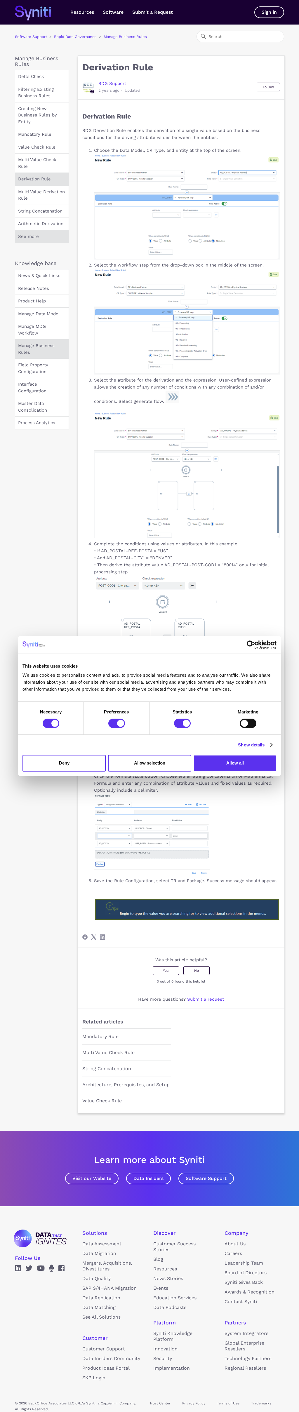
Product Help (32, 301)
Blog (158, 1259)
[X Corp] (93, 937)
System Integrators (246, 1333)
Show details (251, 744)
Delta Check (31, 76)
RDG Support (112, 83)
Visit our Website (91, 1178)
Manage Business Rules (125, 36)
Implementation (171, 1368)
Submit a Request (152, 12)
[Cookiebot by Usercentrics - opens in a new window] (251, 644)
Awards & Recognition (249, 1292)
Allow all (235, 762)
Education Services (175, 1297)
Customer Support (103, 1349)
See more (28, 236)
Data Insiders (148, 1178)
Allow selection (149, 762)
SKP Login (93, 1377)
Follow (268, 87)
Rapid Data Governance (75, 36)
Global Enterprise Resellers (244, 1346)
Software (113, 12)
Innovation (165, 1349)
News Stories (168, 1278)
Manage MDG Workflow (32, 330)
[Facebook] (85, 937)
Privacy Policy (193, 1403)
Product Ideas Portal (106, 1368)
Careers (233, 1253)
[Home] (39, 12)
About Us (235, 1243)
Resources (82, 12)
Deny (64, 762)
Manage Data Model (39, 313)
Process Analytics (36, 422)
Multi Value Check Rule (37, 163)
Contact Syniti (241, 1301)
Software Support (31, 36)
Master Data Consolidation (32, 407)
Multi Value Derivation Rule (41, 195)
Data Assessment (101, 1243)
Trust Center (160, 1403)
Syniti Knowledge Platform (172, 1336)
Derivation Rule (34, 179)
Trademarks (261, 1403)
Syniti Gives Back (244, 1282)
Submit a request (205, 999)
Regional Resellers (245, 1368)
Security (162, 1358)
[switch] (116, 723)
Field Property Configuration (33, 368)
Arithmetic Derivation (40, 223)
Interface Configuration (32, 388)
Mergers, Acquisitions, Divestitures (107, 1266)
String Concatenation (40, 211)
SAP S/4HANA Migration (109, 1288)
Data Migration (99, 1253)
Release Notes (33, 288)
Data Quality (96, 1278)
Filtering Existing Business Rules (36, 93)
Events (160, 1288)
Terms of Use (228, 1403)
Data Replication (101, 1297)
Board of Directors (246, 1272)
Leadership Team (244, 1263)
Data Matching (99, 1307)
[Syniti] (40, 1238)
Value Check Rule (36, 147)
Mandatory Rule (34, 134)
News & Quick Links (39, 275)
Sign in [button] (269, 12)
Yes (165, 971)
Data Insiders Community (111, 1358)
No (196, 971)
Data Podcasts (169, 1307)
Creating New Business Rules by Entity (37, 115)
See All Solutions (101, 1317)
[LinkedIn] (102, 937)
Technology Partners (248, 1358)
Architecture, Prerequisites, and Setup (126, 1084)
